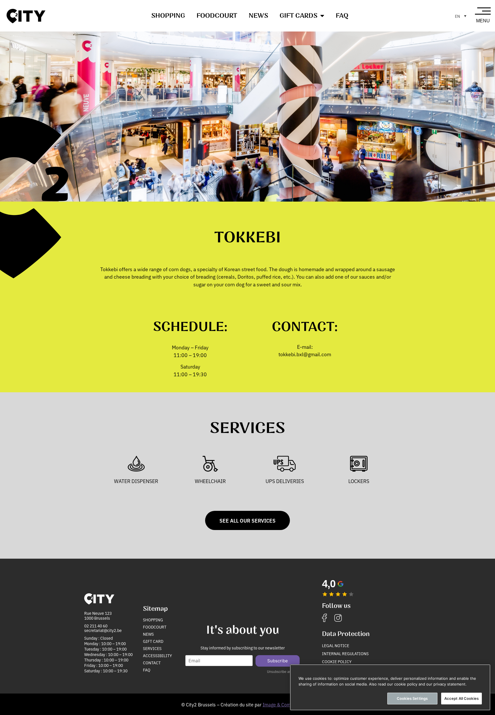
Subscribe (277, 660)
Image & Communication (288, 704)
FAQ (342, 15)
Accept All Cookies (461, 698)
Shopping (168, 15)
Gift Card (153, 641)
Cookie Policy (336, 661)
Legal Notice (335, 645)
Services (152, 648)
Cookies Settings (412, 698)
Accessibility (157, 655)
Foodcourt (217, 15)
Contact (152, 662)
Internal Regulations (345, 653)
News (258, 15)
